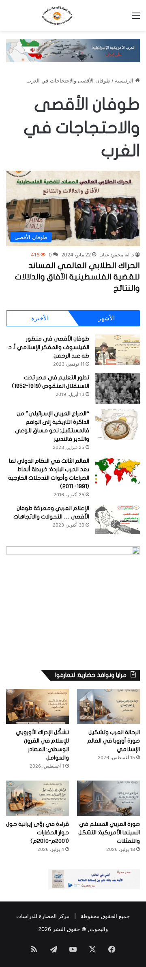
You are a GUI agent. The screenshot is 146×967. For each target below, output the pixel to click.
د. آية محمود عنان (116, 255)
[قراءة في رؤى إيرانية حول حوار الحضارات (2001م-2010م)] (37, 798)
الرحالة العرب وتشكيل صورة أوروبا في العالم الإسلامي (113, 740)
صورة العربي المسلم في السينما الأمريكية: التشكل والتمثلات (109, 832)
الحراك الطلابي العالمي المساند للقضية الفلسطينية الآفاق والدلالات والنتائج (77, 276)
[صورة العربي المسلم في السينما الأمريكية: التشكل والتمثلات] (108, 798)
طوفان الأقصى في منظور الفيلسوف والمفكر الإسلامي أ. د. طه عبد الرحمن (48, 347)
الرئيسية (125, 80)
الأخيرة (40, 318)
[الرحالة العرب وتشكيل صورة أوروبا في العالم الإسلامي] (108, 706)
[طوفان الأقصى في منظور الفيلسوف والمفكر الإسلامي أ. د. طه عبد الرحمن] (117, 349)
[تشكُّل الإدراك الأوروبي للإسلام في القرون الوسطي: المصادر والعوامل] (37, 706)
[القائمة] (136, 18)
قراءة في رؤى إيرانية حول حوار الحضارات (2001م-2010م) (37, 832)
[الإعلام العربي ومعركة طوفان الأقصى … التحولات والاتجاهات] (117, 519)
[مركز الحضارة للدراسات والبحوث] (73, 15)
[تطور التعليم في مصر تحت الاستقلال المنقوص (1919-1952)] (117, 388)
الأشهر (106, 318)
